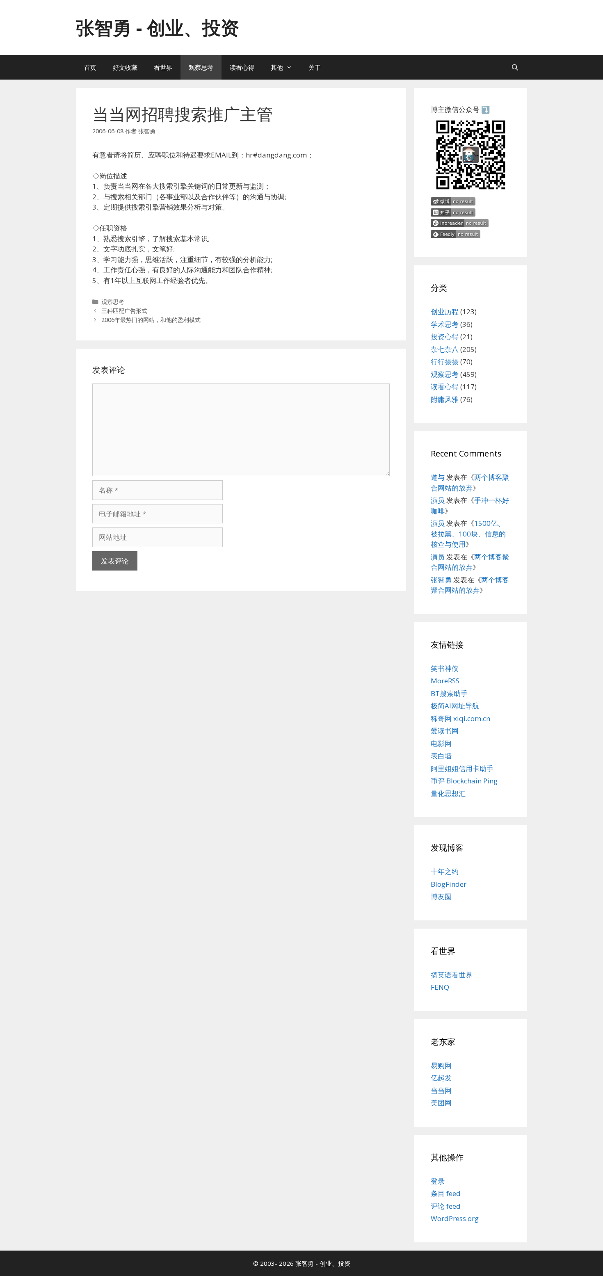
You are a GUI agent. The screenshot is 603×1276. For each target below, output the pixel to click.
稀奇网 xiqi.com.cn (460, 718)
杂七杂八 (445, 349)
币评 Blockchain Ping (464, 780)
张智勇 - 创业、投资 (157, 27)
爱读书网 (445, 730)
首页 (90, 67)
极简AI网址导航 (455, 705)
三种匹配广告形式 (124, 311)
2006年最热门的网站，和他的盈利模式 (151, 320)
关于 (314, 67)
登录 (438, 1181)
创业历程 (445, 311)
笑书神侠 (445, 668)
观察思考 (201, 67)
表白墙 (441, 755)
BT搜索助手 (449, 693)
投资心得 (445, 336)
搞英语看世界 (452, 974)
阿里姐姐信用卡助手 (462, 768)
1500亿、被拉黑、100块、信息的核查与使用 (468, 533)
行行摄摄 (445, 361)
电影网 (441, 743)
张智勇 (441, 579)
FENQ (440, 987)
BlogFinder (448, 884)
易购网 (441, 1065)
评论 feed (446, 1206)
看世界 (163, 67)
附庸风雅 (445, 399)
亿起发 (441, 1077)
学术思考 (445, 324)
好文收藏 (125, 67)
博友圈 (441, 896)
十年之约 (445, 871)
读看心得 (242, 67)
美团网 (441, 1102)
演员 (438, 500)
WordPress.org (455, 1218)
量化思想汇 (448, 793)
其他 (277, 67)
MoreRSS (445, 680)
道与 (438, 477)
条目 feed (446, 1193)
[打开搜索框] (515, 67)
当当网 (441, 1090)
